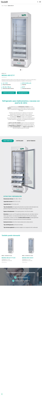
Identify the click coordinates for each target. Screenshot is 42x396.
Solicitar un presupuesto (8, 92)
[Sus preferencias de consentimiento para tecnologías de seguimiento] (2, 394)
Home (2, 5)
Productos (5, 5)
